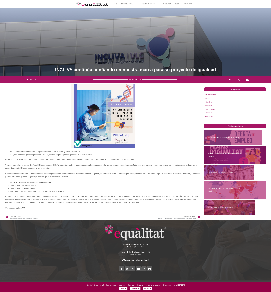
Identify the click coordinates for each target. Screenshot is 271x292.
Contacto (188, 4)
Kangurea (167, 4)
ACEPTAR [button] (123, 288)
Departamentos (148, 4)
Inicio (115, 4)
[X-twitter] (127, 268)
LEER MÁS (181, 285)
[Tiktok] (144, 268)
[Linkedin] (149, 268)
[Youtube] (138, 268)
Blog (177, 4)
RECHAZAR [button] (147, 288)
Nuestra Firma (127, 4)
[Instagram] (132, 268)
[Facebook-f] (121, 268)
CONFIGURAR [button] (135, 288)
